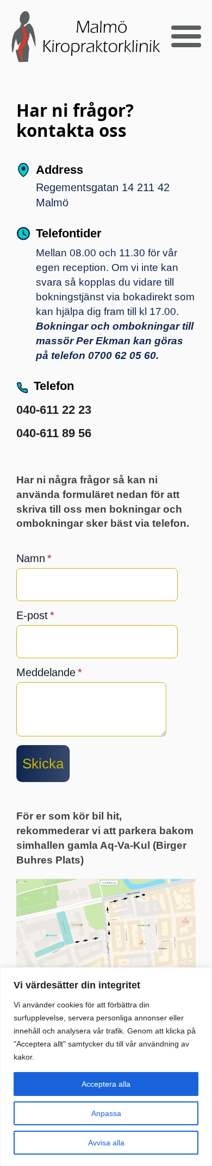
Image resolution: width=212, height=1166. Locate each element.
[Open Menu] (186, 37)
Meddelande (49, 672)
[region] (106, 1066)
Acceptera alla (106, 1084)
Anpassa (106, 1113)
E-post (35, 615)
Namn (34, 558)
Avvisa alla (106, 1142)
